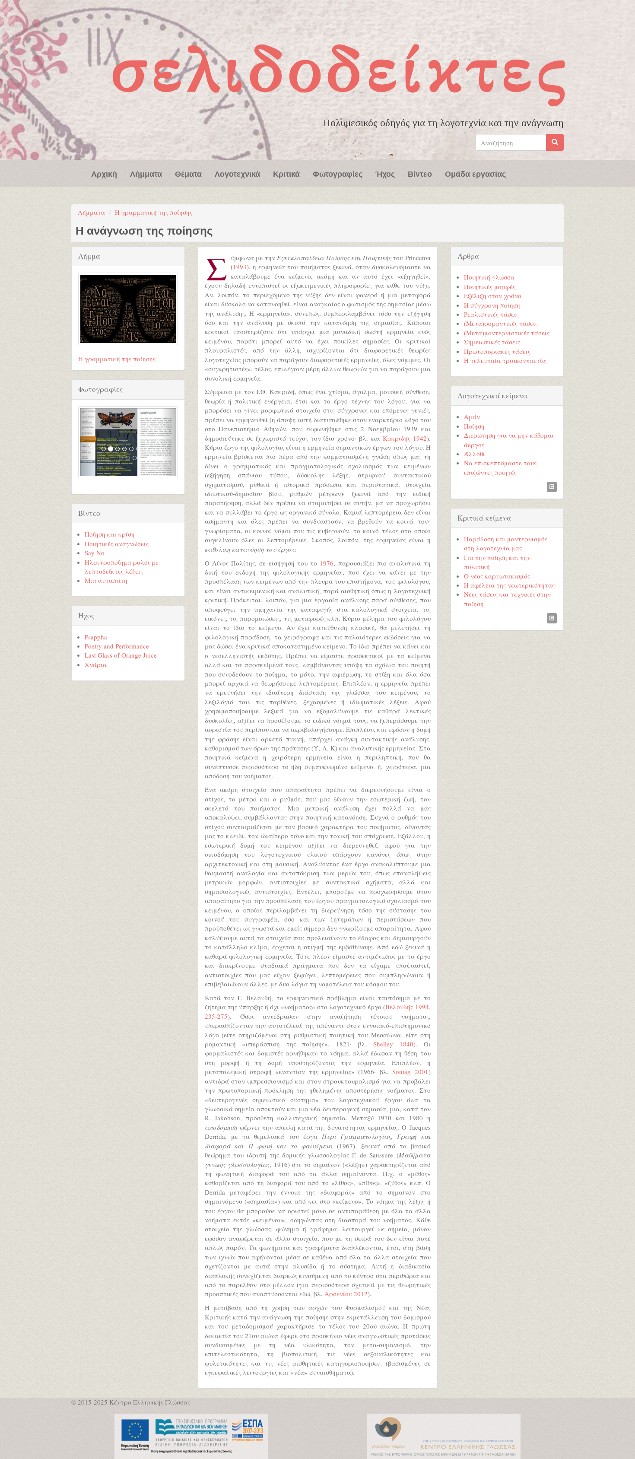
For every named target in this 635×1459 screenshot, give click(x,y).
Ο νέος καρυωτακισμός (497, 576)
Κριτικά (286, 173)
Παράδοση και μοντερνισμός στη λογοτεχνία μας (505, 543)
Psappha (96, 637)
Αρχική (104, 173)
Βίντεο (420, 173)
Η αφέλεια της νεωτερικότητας (509, 585)
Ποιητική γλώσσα (489, 277)
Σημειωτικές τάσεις (492, 341)
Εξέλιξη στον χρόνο (492, 295)
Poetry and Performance (117, 646)
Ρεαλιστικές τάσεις (491, 314)
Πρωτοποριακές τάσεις (497, 351)
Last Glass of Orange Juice (121, 655)
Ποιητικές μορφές (489, 286)
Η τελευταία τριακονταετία (505, 360)
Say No (95, 552)
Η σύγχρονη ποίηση (492, 305)
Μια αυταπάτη (106, 580)
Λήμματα (146, 173)
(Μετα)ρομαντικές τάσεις (501, 323)
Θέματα (188, 173)
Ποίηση (474, 426)
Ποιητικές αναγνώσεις (117, 543)
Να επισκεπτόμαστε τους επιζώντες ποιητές (500, 467)
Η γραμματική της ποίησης (153, 212)
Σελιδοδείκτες (340, 69)
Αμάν (472, 416)
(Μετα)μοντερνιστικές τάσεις (506, 332)
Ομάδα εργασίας (475, 173)
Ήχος (385, 173)
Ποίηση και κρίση (110, 534)
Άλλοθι (474, 453)
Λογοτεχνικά (237, 173)
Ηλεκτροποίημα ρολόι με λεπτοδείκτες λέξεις (122, 566)
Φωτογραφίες (337, 173)
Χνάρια (96, 664)
